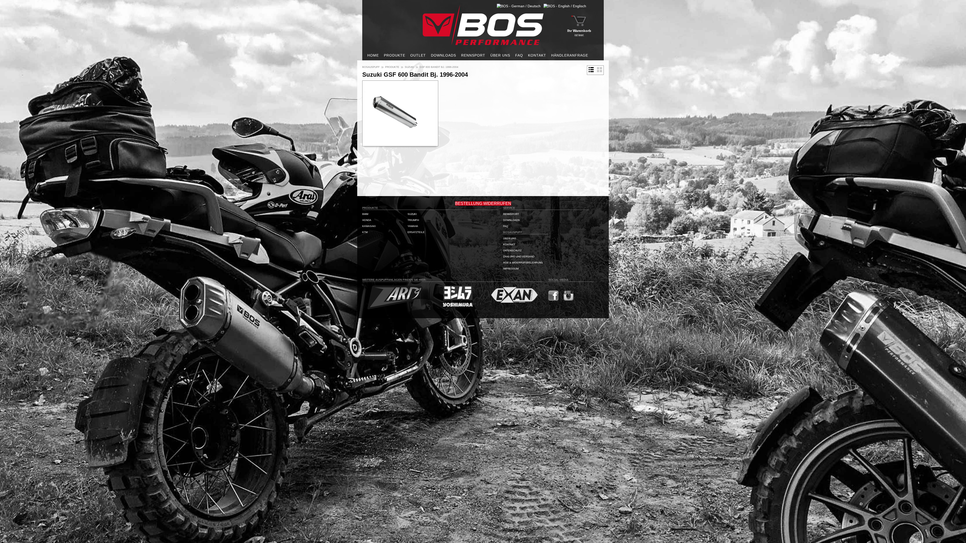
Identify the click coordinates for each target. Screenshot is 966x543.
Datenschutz (512, 250)
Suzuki (409, 67)
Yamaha (413, 226)
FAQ (519, 55)
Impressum (510, 268)
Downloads (443, 55)
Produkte (394, 55)
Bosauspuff (371, 67)
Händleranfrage (569, 55)
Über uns (500, 55)
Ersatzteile (416, 232)
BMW (365, 214)
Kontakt (537, 55)
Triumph (413, 220)
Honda (366, 220)
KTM (365, 232)
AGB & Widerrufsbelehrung (523, 262)
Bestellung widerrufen (483, 203)
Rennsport (473, 55)
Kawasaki (369, 226)
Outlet (418, 55)
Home (373, 55)
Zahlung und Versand (518, 256)
